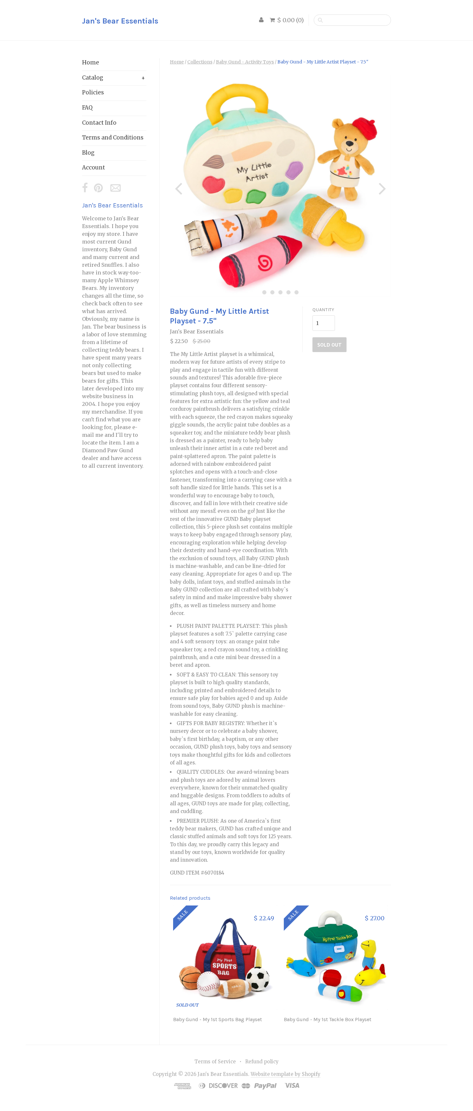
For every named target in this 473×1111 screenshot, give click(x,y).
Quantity (323, 309)
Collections (199, 62)
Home (90, 62)
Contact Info (99, 122)
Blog (88, 152)
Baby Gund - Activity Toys (245, 62)
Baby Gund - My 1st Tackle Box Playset (327, 1019)
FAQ (87, 107)
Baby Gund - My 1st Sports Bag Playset (217, 1019)
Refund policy (262, 1061)
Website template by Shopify (285, 1074)
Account (93, 167)
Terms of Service (215, 1061)
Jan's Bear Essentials (120, 20)
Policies (93, 92)
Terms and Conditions (113, 137)
